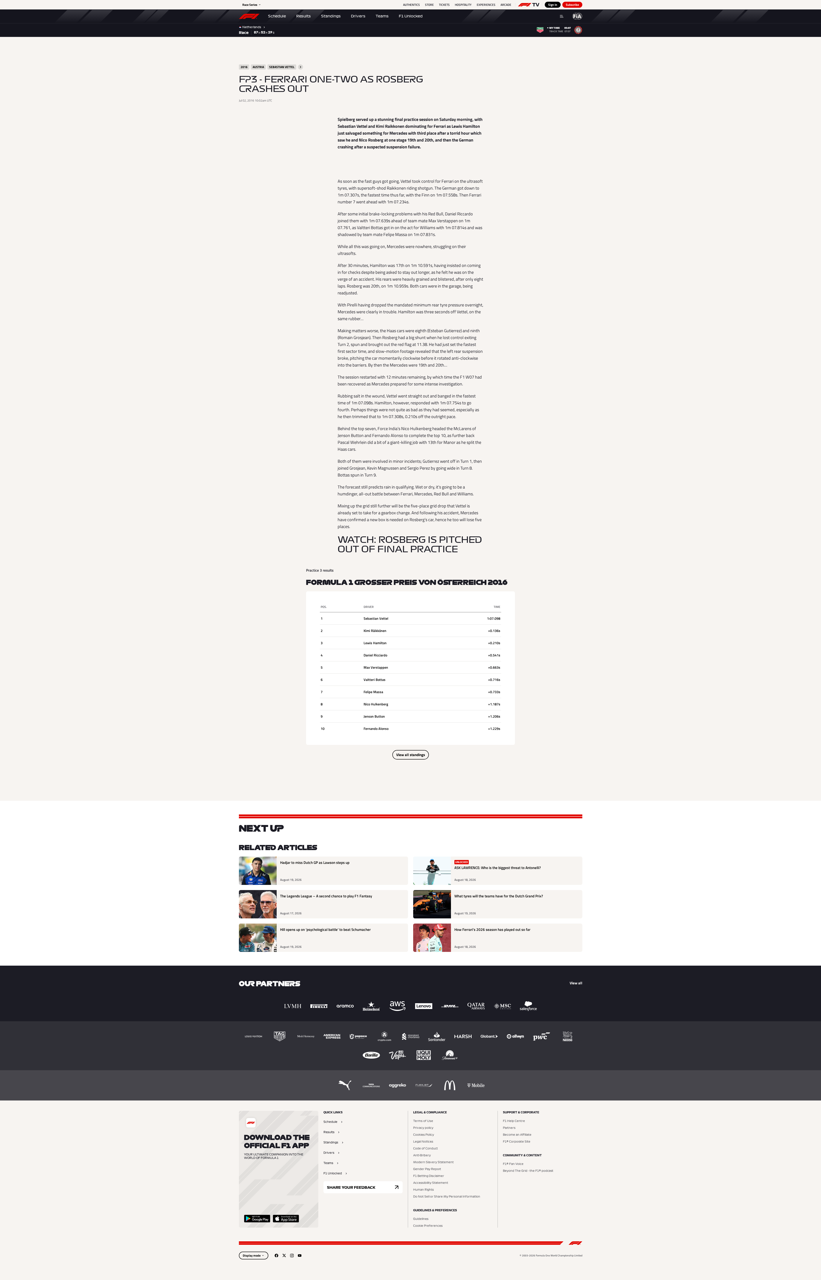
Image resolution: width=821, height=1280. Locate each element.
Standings (331, 16)
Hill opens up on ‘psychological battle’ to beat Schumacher (325, 929)
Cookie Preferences (428, 1226)
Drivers (358, 16)
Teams (382, 16)
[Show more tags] (300, 67)
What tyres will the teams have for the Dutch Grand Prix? (498, 896)
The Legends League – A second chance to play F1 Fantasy (326, 896)
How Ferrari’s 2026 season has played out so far (492, 929)
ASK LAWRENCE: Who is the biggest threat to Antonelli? (497, 868)
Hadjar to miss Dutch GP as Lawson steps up (314, 862)
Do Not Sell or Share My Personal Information (446, 1196)
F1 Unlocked (411, 16)
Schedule (277, 16)
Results (303, 16)
